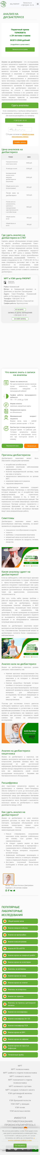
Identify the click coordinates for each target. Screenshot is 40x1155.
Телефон (20, 125)
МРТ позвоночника (20, 1069)
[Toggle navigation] (37, 4)
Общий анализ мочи (16, 921)
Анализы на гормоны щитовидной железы (21, 1004)
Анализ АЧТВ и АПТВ (16, 949)
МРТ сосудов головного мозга (20, 1090)
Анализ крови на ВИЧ (16, 1032)
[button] (3, 557)
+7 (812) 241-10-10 (20, 120)
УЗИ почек (20, 1107)
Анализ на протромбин (17, 935)
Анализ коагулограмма (17, 942)
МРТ (20, 1065)
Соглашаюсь (20, 1146)
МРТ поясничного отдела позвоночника (20, 1081)
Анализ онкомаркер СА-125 (19, 1019)
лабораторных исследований (13, 258)
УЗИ (20, 1097)
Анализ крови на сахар (17, 976)
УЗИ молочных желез (20, 1111)
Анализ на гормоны (16, 996)
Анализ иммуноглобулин (18, 928)
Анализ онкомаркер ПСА (18, 1026)
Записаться (27, 3)
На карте (20, 309)
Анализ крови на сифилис (18, 1039)
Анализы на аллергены (17, 989)
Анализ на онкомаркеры (18, 1012)
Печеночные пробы (16, 1055)
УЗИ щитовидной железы (20, 1093)
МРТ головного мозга (20, 1076)
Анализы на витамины (17, 969)
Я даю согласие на (20, 135)
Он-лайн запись (20, 319)
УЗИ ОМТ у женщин (20, 1104)
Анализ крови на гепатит (18, 983)
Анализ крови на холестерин (19, 962)
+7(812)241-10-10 (27, 5)
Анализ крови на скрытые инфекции (18, 1047)
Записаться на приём (20, 49)
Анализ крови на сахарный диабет (21, 955)
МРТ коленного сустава (20, 1086)
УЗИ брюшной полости (20, 1100)
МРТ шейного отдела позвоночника (20, 1073)
